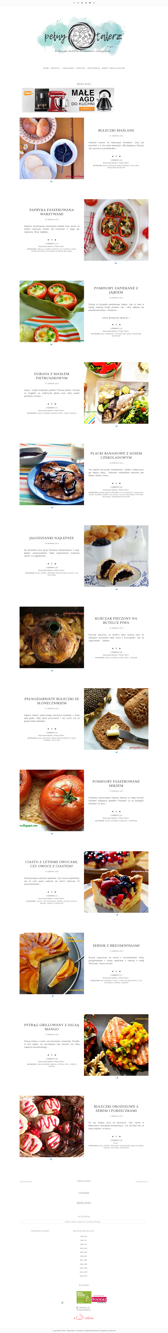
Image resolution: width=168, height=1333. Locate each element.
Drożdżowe (61, 573)
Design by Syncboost (108, 1330)
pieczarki (50, 251)
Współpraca (93, 68)
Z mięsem (133, 658)
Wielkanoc (68, 68)
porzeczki (58, 903)
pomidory (109, 334)
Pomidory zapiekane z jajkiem (116, 290)
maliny (43, 903)
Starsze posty (142, 1182)
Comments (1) (52, 408)
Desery (105, 495)
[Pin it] (120, 156)
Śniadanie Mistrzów (116, 168)
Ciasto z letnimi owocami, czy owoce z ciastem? (51, 864)
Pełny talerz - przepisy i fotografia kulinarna (83, 1330)
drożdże (112, 165)
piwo (126, 658)
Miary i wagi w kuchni (113, 68)
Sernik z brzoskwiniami (116, 946)
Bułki (105, 165)
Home (46, 68)
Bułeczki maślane (116, 130)
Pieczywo (135, 165)
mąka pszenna (123, 165)
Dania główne (43, 413)
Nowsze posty (26, 1182)
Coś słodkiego (126, 492)
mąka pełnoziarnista (61, 738)
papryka (66, 249)
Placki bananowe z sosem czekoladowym (116, 455)
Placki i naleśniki (127, 495)
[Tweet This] (113, 156)
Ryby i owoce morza (68, 413)
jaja (102, 334)
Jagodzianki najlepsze (52, 538)
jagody (71, 573)
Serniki (117, 983)
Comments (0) (116, 160)
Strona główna (84, 1181)
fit (61, 249)
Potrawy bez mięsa (64, 251)
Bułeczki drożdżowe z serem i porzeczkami (116, 1109)
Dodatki (55, 249)
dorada (54, 413)
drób (121, 658)
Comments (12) (52, 244)
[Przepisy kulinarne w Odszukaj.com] (84, 1309)
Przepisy (55, 68)
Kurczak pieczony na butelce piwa (116, 620)
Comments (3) (116, 328)
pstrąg (61, 1064)
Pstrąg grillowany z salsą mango (51, 1027)
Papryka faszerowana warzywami (52, 212)
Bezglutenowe (111, 492)
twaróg (124, 983)
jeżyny (74, 901)
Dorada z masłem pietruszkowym (51, 376)
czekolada (138, 492)
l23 (76, 573)
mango (54, 1064)
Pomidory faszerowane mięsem (116, 784)
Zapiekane (133, 821)
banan (101, 492)
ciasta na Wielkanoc (128, 981)
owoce (50, 903)
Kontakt (80, 68)
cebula (40, 249)
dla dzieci (113, 495)
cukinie (47, 249)
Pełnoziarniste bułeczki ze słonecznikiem (51, 701)
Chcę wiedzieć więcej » (116, 318)
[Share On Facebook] (116, 156)
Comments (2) (116, 815)
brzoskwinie (105, 981)
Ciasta (39, 901)
